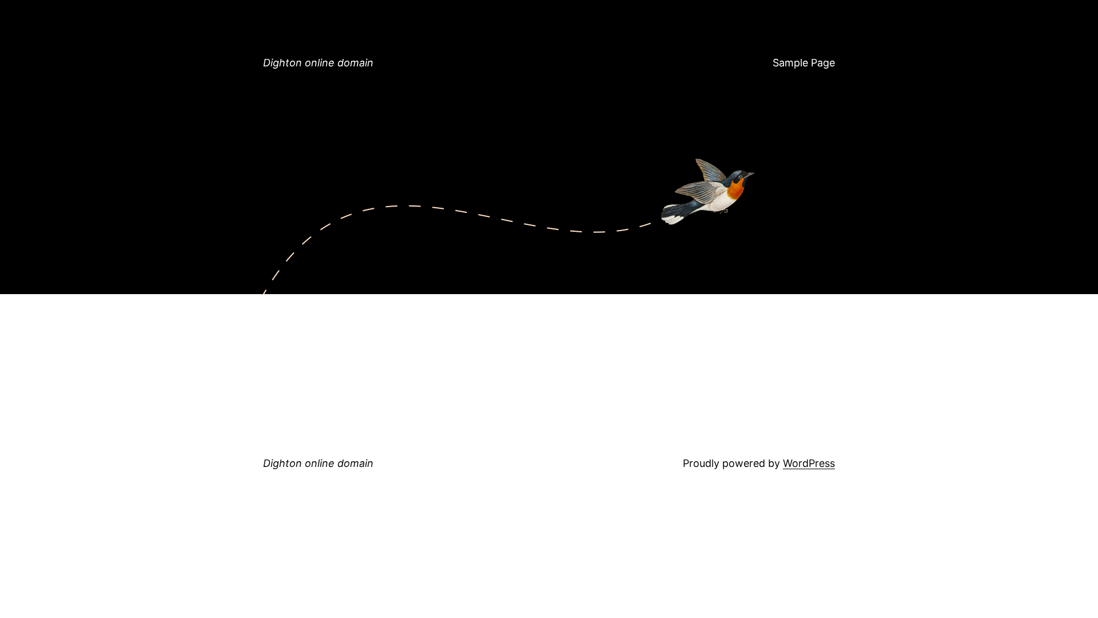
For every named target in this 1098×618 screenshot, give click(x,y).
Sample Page (804, 63)
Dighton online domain (318, 63)
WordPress (809, 463)
